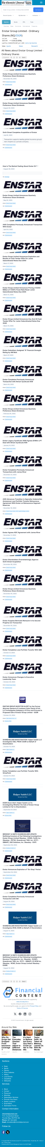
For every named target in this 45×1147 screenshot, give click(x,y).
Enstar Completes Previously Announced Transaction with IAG (18, 898)
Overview (6, 26)
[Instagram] (30, 1014)
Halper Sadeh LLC (10, 749)
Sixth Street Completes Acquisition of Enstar (20, 132)
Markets (6, 22)
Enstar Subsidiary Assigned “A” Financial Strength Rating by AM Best (22, 351)
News (11, 26)
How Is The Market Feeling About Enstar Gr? (20, 166)
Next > (24, 57)
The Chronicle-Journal (14, 1140)
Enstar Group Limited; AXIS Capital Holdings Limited (17, 511)
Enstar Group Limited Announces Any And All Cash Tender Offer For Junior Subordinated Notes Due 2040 (22, 321)
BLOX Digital (28, 1144)
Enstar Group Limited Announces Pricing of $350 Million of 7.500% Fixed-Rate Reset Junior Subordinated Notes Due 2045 (21, 290)
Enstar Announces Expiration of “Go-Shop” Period (22, 869)
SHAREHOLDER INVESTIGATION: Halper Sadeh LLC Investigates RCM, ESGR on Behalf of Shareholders (22, 927)
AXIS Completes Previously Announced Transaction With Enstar (22, 226)
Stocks (15, 22)
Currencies (18, 26)
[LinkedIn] (25, 1014)
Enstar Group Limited (10, 81)
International (26, 26)
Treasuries (34, 26)
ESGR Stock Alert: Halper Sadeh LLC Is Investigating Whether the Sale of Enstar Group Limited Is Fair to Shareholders (21, 805)
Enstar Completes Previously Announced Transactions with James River (18, 471)
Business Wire (8, 721)
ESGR (19, 35)
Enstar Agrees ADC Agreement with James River (21, 532)
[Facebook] (20, 1014)
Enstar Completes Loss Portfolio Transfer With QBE (22, 650)
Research (34, 46)
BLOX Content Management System (15, 1144)
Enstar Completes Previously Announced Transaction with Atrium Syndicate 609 (18, 381)
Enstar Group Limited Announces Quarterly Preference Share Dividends (19, 75)
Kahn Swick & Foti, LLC (11, 718)
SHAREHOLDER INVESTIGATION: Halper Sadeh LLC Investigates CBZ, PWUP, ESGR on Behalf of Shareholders (22, 742)
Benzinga (7, 176)
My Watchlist (22, 15)
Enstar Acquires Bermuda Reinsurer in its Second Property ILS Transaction (21, 622)
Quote (8, 46)
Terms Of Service (22, 1008)
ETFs (24, 22)
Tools (31, 22)
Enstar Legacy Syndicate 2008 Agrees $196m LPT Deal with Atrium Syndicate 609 (22, 442)
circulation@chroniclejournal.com (18, 1122)
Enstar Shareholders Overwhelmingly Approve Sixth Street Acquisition (20, 561)
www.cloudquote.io (22, 1002)
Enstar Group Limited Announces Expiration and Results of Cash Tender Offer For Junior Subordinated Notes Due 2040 (21, 259)
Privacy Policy (34, 1006)
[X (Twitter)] (15, 1014)
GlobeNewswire (8, 84)
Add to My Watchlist (31, 43)
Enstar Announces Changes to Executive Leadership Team (18, 678)
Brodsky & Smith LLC (10, 848)
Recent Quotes (7, 15)
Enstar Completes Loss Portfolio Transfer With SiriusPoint (20, 772)
